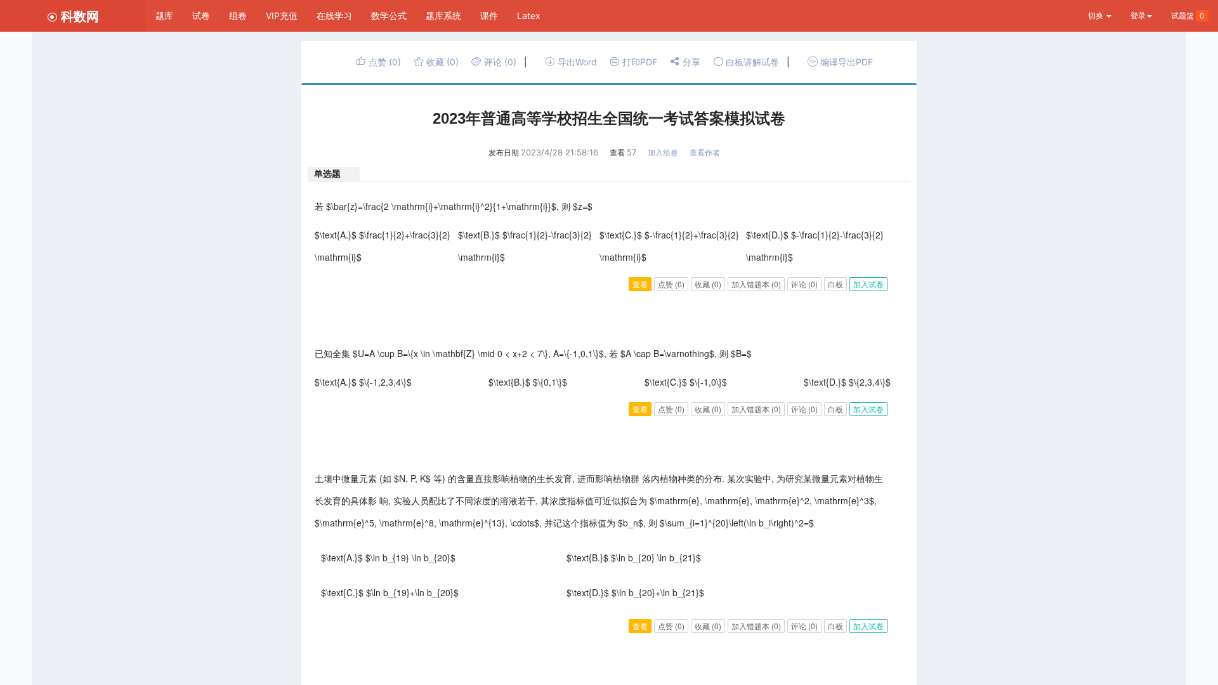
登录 (1138, 15)
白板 (835, 283)
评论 (498, 61)
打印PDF (638, 61)
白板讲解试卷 (751, 61)
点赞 (383, 61)
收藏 (441, 61)
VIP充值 (282, 15)
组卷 (238, 15)
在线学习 (334, 15)
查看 (640, 283)
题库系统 (443, 15)
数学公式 (389, 15)
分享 (690, 61)
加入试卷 (868, 283)
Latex (528, 15)
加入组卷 (663, 152)
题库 (164, 15)
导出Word (576, 61)
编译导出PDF (845, 61)
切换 (1096, 15)
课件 (489, 15)
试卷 (201, 15)
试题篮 (1188, 15)
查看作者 (705, 152)
